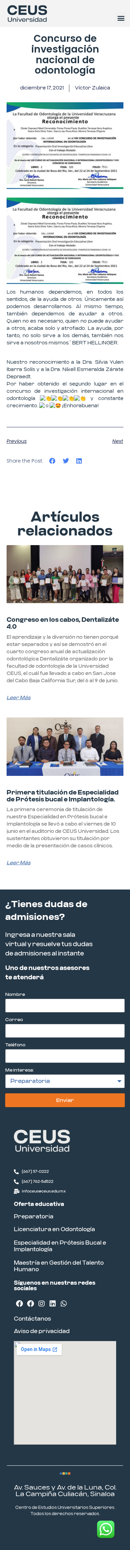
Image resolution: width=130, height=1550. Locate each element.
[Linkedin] (52, 1303)
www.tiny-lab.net (85, 1532)
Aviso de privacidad (42, 1331)
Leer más (19, 697)
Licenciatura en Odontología (54, 1229)
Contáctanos (32, 1319)
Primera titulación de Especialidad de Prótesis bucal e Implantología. (63, 796)
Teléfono (15, 1045)
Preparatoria (33, 1216)
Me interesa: (19, 1070)
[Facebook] (19, 1303)
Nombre (15, 994)
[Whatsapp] (63, 1303)
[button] (121, 17)
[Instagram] (41, 1303)
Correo (14, 1020)
